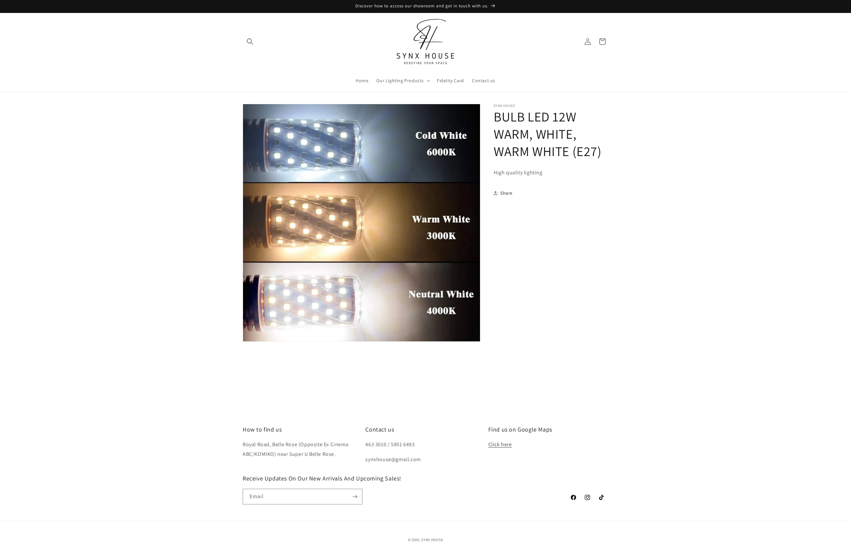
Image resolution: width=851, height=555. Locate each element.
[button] (250, 41)
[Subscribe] (354, 496)
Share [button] (506, 193)
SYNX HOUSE (432, 539)
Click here (500, 444)
